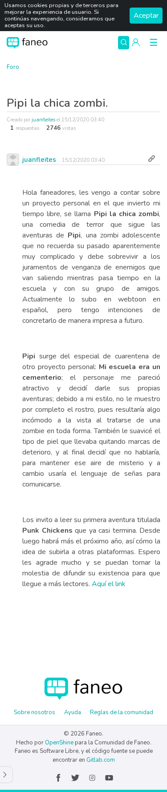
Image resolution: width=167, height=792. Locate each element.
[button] (136, 43)
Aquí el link (109, 584)
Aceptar (146, 15)
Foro (13, 67)
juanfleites (43, 120)
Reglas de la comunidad (121, 712)
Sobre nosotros (34, 712)
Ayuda (72, 712)
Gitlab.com (100, 760)
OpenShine (59, 743)
